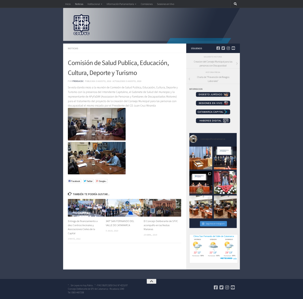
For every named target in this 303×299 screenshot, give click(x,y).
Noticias (79, 4)
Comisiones (147, 4)
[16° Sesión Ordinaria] (225, 206)
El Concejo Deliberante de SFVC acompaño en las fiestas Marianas (161, 225)
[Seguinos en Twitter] (223, 48)
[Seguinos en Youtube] (233, 48)
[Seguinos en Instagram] (228, 48)
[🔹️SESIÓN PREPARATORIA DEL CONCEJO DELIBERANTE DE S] (200, 182)
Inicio (68, 4)
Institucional (94, 4)
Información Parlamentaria (120, 4)
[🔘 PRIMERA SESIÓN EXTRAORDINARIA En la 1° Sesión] (200, 158)
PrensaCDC (78, 81)
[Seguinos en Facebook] (218, 48)
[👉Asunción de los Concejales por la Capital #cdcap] (225, 158)
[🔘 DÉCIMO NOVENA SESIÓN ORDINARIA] (200, 206)
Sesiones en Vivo (165, 4)
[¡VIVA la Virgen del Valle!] (225, 182)
